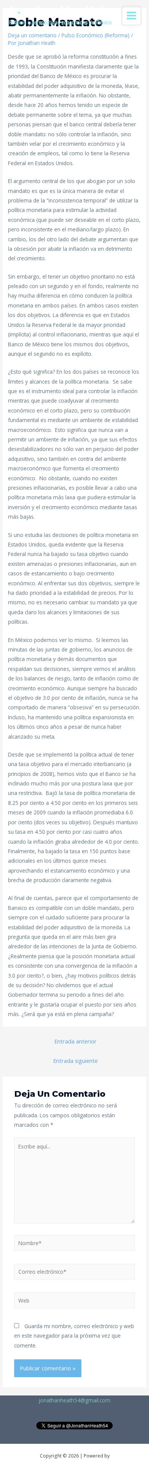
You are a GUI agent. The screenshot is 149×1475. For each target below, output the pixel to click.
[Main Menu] (131, 16)
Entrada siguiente (75, 1060)
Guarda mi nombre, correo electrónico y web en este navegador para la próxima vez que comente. (74, 1335)
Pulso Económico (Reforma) (96, 35)
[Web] (74, 1301)
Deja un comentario (32, 35)
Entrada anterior (75, 1041)
